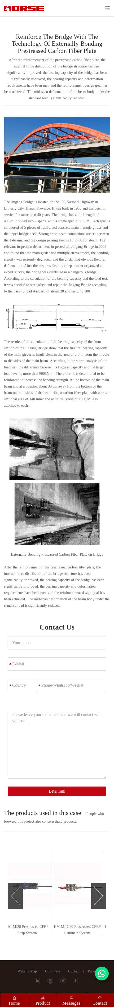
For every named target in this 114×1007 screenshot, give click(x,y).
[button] (15, 893)
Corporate (52, 971)
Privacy (93, 971)
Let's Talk (57, 791)
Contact (74, 971)
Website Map (27, 971)
